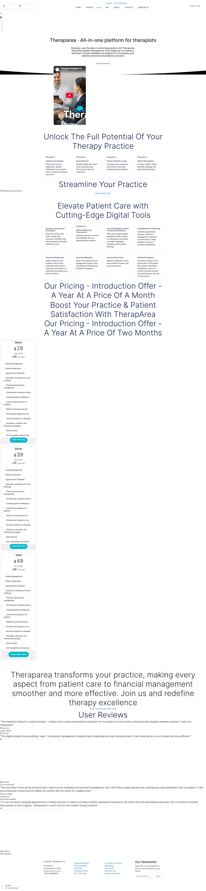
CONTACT (129, 7)
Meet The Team (80, 873)
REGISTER (193, 6)
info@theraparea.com (52, 871)
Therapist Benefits (81, 863)
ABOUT (117, 7)
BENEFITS (99, 7)
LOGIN (198, 6)
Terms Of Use (110, 871)
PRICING (89, 7)
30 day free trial (103, 63)
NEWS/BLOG (143, 7)
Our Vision (78, 868)
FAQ (107, 7)
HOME (78, 7)
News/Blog (109, 866)
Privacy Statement (112, 873)
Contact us (109, 868)
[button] (103, 193)
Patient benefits (80, 866)
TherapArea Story (81, 871)
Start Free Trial (18, 440)
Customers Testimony (113, 863)
